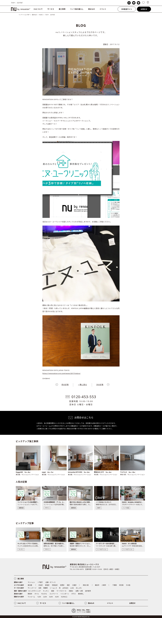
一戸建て (40, 582)
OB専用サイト (126, 9)
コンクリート (53, 594)
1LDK (39, 597)
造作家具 (88, 591)
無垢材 (30, 594)
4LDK (57, 597)
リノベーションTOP (24, 15)
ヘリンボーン (64, 594)
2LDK (45, 597)
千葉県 (114, 585)
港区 (68, 585)
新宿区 (47, 585)
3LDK (51, 597)
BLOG (41, 15)
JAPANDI (65, 588)
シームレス (53, 588)
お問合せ (144, 9)
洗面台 (71, 591)
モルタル (44, 594)
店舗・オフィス (51, 582)
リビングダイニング (34, 591)
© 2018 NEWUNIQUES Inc (81, 617)
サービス (50, 9)
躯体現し (81, 594)
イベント (103, 9)
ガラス (73, 594)
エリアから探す (19, 585)
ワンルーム (31, 597)
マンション (31, 582)
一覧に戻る (82, 384)
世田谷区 (55, 585)
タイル (37, 594)
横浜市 (97, 585)
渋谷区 (40, 585)
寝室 (52, 591)
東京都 (30, 585)
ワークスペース (61, 591)
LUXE (72, 588)
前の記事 (65, 384)
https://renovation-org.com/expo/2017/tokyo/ (61, 373)
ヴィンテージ (32, 588)
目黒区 (62, 585)
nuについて (38, 9)
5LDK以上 (64, 597)
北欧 (39, 588)
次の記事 (99, 384)
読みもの (91, 9)
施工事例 (62, 9)
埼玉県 (121, 585)
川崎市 (104, 585)
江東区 (74, 585)
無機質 (45, 588)
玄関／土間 (79, 591)
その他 (128, 585)
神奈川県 (86, 585)
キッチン (46, 591)
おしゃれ (79, 588)
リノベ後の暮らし (76, 9)
